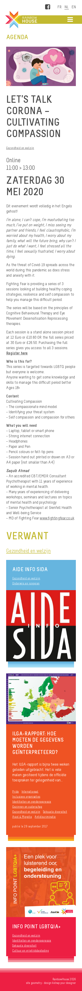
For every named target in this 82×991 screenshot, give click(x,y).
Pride (15, 791)
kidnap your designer (64, 983)
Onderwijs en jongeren (26, 583)
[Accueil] (20, 19)
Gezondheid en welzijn (20, 148)
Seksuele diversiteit (55, 811)
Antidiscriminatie (45, 816)
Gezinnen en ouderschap (27, 806)
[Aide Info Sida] (41, 625)
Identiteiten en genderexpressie (31, 801)
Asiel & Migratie (22, 816)
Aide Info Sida (30, 569)
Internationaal (30, 791)
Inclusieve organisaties (26, 796)
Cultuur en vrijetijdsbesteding (30, 950)
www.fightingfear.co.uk (57, 518)
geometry (36, 983)
